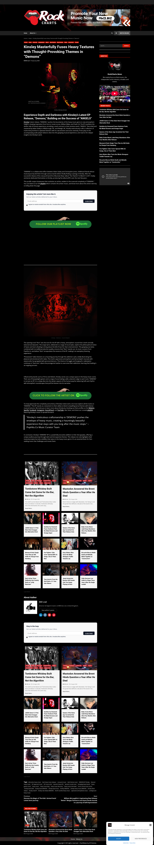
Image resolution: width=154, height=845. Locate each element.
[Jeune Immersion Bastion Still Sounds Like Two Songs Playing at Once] (69, 570)
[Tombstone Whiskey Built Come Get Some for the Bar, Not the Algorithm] (42, 473)
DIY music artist (48, 784)
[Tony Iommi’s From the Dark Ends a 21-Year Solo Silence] (51, 570)
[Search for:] (110, 45)
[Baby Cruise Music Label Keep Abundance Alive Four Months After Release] (88, 518)
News (66, 42)
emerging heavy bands (84, 784)
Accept (118, 839)
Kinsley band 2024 (29, 788)
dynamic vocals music (70, 784)
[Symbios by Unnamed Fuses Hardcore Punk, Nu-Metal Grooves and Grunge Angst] (51, 518)
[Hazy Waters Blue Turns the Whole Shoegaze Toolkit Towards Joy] (69, 544)
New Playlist (53, 42)
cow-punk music (61, 782)
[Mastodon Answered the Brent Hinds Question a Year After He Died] (79, 473)
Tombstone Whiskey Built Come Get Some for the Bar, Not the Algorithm (35, 819)
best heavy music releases (49, 782)
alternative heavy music (34, 782)
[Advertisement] (98, 18)
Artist (30, 42)
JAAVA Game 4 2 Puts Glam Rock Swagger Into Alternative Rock (85, 819)
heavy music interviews (70, 786)
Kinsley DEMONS (64, 788)
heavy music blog (44, 786)
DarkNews (83, 843)
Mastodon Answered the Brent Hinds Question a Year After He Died (60, 819)
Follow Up (78, 480)
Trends (76, 42)
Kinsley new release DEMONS (46, 790)
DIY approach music (37, 784)
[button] (150, 825)
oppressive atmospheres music (79, 790)
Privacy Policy (132, 842)
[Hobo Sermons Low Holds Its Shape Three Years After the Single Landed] (88, 570)
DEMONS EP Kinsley (84, 782)
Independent (41, 42)
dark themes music (73, 782)
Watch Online (124, 33)
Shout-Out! (71, 42)
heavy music (35, 786)
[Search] (112, 33)
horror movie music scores (85, 786)
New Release (60, 42)
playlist (43, 184)
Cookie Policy (126, 842)
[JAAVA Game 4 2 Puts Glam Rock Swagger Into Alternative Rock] (32, 518)
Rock (41, 483)
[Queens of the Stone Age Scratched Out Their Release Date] (69, 518)
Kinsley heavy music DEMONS (78, 788)
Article (25, 42)
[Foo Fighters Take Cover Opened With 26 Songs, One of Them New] (51, 544)
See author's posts (48, 610)
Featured (35, 42)
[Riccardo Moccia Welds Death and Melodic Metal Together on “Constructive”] (88, 544)
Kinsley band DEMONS (41, 788)
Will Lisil (27, 60)
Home (25, 33)
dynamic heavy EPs (58, 784)
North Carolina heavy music (62, 790)
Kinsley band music (54, 788)
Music (47, 42)
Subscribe (89, 201)
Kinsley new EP (33, 790)
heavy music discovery (57, 786)
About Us (32, 33)
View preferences (141, 839)
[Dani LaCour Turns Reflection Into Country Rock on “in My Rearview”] (32, 570)
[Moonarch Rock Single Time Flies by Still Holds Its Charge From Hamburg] (32, 544)
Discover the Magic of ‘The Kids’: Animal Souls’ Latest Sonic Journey (40, 798)
